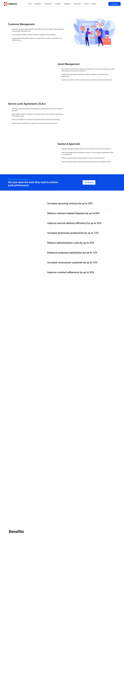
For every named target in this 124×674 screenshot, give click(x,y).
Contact (93, 4)
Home (30, 4)
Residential (47, 4)
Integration (67, 4)
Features (57, 4)
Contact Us (114, 4)
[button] (89, 182)
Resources (77, 4)
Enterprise (38, 4)
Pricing (86, 4)
